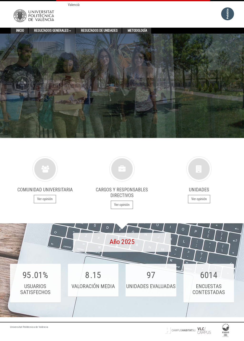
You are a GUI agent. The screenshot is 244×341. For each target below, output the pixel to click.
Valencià (74, 5)
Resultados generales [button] (51, 30)
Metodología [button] (137, 30)
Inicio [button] (20, 30)
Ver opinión (45, 199)
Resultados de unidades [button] (99, 30)
